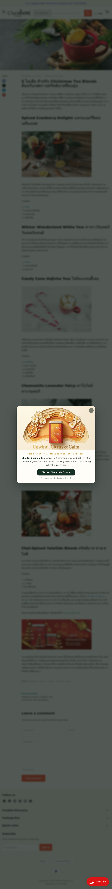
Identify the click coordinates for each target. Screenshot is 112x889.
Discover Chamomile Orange (56, 472)
